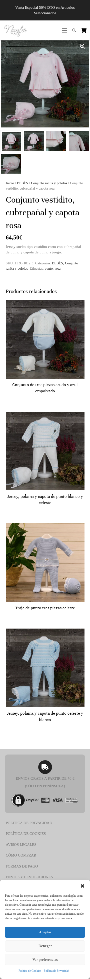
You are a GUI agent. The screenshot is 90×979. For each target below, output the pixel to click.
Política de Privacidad (56, 971)
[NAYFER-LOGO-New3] (15, 30)
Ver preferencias (45, 960)
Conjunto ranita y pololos (49, 183)
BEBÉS (22, 183)
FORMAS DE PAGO (22, 866)
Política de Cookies (29, 971)
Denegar (45, 946)
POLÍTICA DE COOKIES (26, 834)
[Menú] (64, 30)
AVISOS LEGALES (21, 845)
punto (49, 268)
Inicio (10, 183)
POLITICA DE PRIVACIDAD (29, 823)
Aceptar (45, 932)
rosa (57, 268)
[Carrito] (83, 30)
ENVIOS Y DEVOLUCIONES (29, 877)
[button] (82, 885)
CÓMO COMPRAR (21, 855)
